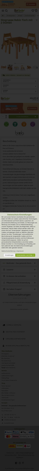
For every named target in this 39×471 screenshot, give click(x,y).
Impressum (20, 251)
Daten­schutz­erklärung (8, 251)
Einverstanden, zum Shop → (25, 255)
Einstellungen (9, 255)
